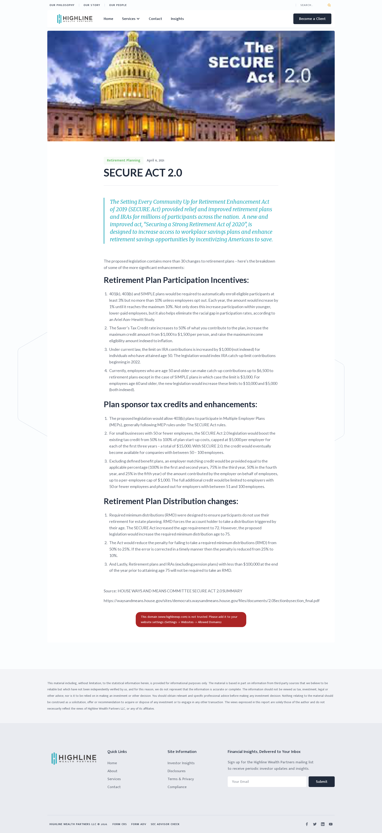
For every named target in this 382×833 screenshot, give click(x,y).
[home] (75, 19)
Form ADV (138, 824)
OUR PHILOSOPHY (62, 5)
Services (114, 779)
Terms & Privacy (181, 779)
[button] (131, 18)
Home (108, 19)
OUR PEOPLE (118, 5)
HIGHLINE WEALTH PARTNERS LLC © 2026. (79, 824)
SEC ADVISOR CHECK (165, 824)
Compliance (177, 787)
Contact (155, 19)
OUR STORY (92, 5)
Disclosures (176, 771)
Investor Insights (181, 763)
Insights (177, 19)
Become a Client (312, 19)
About (112, 771)
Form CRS (120, 824)
